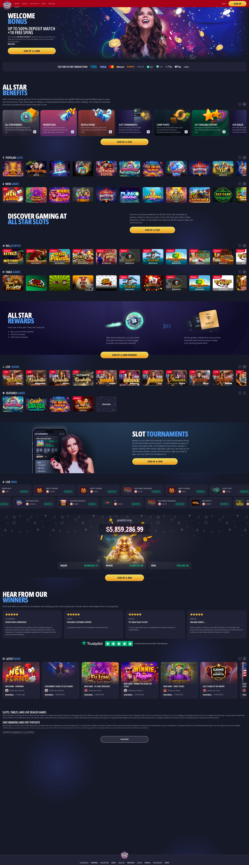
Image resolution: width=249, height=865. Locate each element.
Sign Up (237, 3)
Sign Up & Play (124, 141)
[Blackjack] (106, 378)
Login (224, 3)
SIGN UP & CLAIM (32, 50)
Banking (52, 3)
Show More (106, 404)
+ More (186, 67)
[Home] (124, 855)
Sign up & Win (124, 577)
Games (24, 3)
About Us (130, 862)
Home (17, 3)
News (44, 3)
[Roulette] (13, 378)
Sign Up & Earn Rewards (124, 354)
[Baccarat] (199, 378)
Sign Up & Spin (155, 461)
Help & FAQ (104, 862)
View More (124, 739)
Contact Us (84, 862)
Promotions (34, 3)
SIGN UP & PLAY (152, 230)
